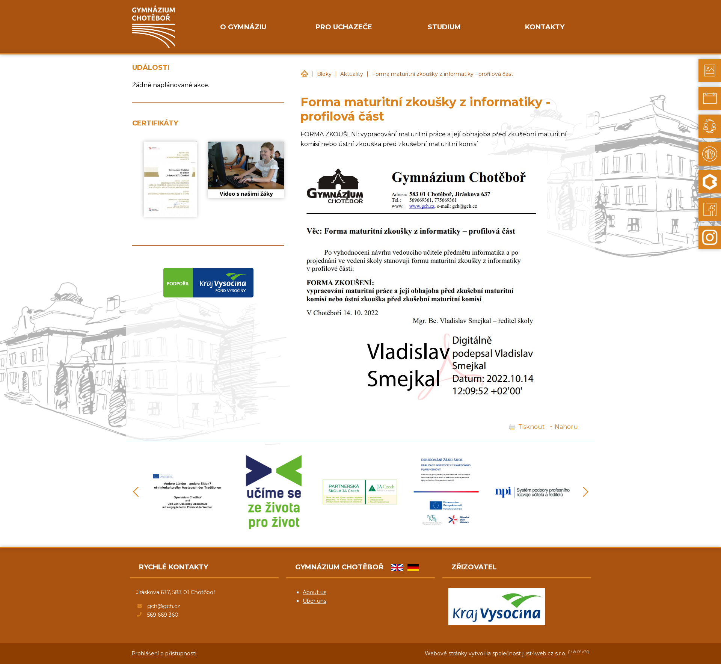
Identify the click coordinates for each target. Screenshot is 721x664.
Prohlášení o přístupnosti (163, 653)
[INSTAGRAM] (709, 237)
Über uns (314, 601)
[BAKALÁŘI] (709, 181)
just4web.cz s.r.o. (544, 653)
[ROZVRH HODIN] (709, 98)
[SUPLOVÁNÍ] (709, 126)
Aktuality (351, 74)
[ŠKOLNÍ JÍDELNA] (709, 154)
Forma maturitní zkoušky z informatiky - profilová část (442, 74)
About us (314, 592)
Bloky (324, 74)
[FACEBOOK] (709, 209)
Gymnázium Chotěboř (304, 74)
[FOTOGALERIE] (709, 70)
